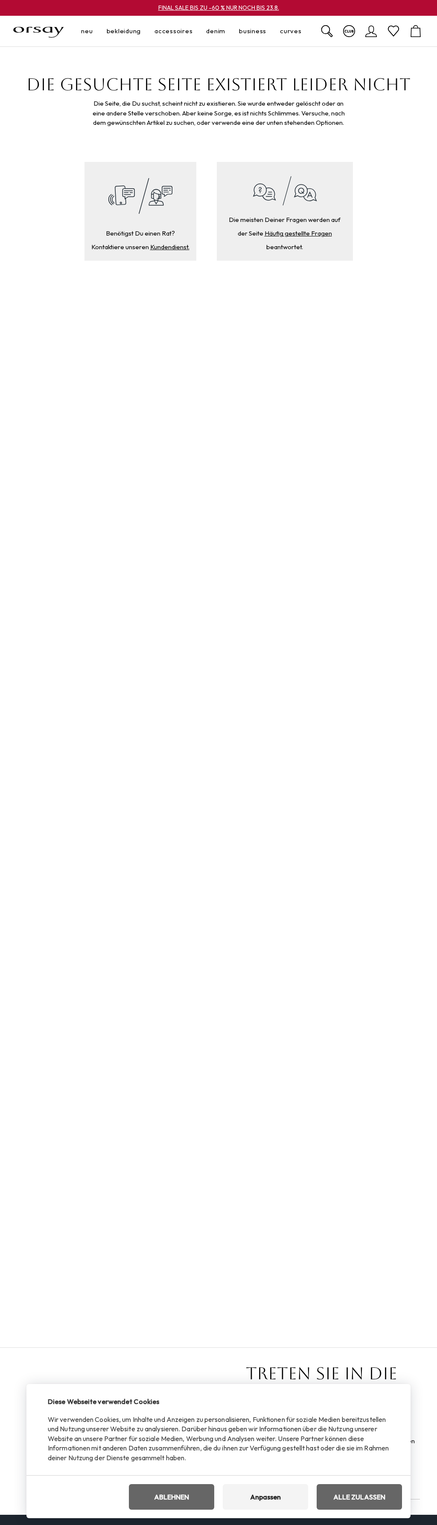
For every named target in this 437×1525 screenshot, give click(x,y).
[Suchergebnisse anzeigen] (327, 31)
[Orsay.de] (38, 31)
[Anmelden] (371, 31)
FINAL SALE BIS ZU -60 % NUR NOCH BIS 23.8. (218, 8)
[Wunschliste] (393, 31)
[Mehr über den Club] (349, 31)
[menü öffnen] (95, 31)
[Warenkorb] (416, 31)
